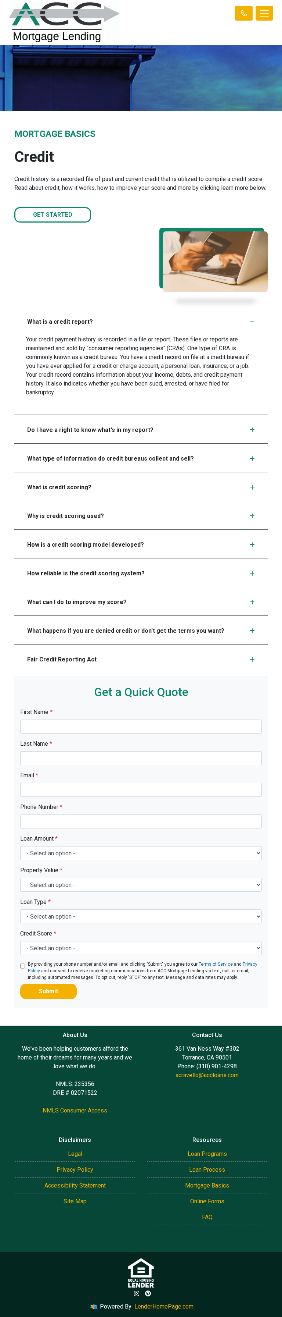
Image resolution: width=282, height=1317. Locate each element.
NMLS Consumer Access (75, 1110)
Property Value (41, 870)
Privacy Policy (75, 1169)
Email (29, 775)
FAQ (207, 1217)
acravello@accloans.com (207, 1075)
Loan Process (207, 1169)
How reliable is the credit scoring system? (86, 573)
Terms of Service (216, 964)
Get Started (52, 214)
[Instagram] (136, 1293)
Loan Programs (207, 1153)
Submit (48, 991)
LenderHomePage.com (164, 1306)
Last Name (36, 743)
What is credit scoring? (59, 487)
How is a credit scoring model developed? (85, 544)
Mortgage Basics (207, 1185)
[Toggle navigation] (264, 13)
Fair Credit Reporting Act (62, 659)
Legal (75, 1153)
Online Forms (207, 1201)
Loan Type (35, 901)
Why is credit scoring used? (65, 515)
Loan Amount (39, 838)
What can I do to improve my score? (77, 602)
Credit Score (38, 933)
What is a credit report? (60, 321)
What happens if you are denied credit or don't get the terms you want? (125, 630)
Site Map (75, 1201)
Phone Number (41, 806)
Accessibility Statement (75, 1185)
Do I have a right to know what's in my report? (90, 429)
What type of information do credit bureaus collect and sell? (110, 458)
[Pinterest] (148, 1293)
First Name (36, 712)
